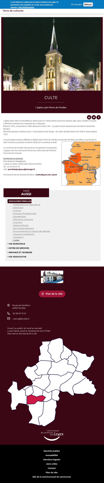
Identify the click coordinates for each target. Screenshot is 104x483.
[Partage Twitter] (94, 117)
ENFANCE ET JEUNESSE (20, 252)
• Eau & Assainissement (23, 228)
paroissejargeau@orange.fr (21, 169)
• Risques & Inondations (23, 234)
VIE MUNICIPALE (17, 244)
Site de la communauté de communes (51, 477)
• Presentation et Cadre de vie (26, 204)
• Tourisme (17, 222)
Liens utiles (51, 464)
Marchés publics (52, 451)
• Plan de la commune (22, 219)
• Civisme (16, 210)
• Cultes (15, 240)
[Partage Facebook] (98, 117)
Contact (52, 468)
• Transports (17, 237)
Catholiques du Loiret (46, 174)
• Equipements (19, 216)
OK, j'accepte (76, 4)
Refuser (88, 4)
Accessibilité (52, 455)
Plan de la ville (54, 294)
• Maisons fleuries (20, 225)
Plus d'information (26, 7)
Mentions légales (51, 459)
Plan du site (52, 472)
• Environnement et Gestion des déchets (31, 231)
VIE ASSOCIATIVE (17, 257)
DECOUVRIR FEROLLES (20, 201)
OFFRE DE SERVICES (19, 248)
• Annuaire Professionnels (24, 213)
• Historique (17, 207)
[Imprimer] (89, 117)
